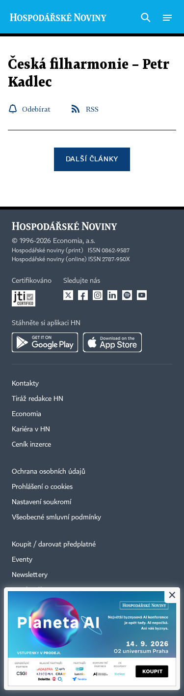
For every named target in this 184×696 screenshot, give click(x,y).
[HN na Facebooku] (83, 295)
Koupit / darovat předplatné (54, 544)
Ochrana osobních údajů (48, 471)
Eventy (22, 559)
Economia (26, 414)
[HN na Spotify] (127, 295)
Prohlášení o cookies (42, 487)
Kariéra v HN (31, 429)
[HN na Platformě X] (68, 295)
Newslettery (30, 575)
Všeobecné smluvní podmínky (56, 517)
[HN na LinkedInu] (112, 295)
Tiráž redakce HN (37, 398)
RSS (92, 109)
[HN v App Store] (112, 342)
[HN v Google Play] (45, 342)
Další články (92, 158)
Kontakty (25, 383)
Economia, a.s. (74, 241)
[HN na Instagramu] (98, 295)
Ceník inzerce (31, 444)
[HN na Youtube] (142, 295)
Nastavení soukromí (41, 502)
